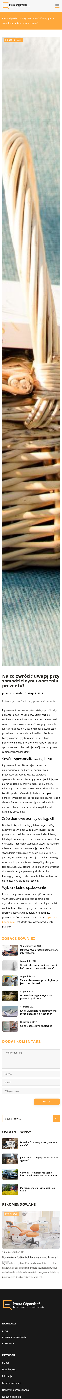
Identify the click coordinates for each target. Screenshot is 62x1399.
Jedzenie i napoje (11, 1396)
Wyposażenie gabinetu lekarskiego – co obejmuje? (30, 1257)
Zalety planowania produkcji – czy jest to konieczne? (39, 982)
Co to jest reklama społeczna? (36, 1025)
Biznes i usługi (13, 40)
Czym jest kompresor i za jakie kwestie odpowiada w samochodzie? (39, 1174)
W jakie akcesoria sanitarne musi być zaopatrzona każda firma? (38, 967)
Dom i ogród (9, 1369)
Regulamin (8, 1343)
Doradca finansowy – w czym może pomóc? (38, 1144)
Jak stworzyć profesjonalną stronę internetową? (39, 951)
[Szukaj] (56, 1118)
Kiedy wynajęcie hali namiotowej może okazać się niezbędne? (38, 1012)
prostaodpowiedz (12, 693)
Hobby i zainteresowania (16, 1389)
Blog (5, 1331)
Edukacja (7, 1376)
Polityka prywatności (14, 1337)
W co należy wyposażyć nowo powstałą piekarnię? (36, 997)
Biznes (5, 1362)
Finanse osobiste (11, 1383)
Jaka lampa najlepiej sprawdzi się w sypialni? (39, 1159)
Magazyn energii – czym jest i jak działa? (37, 1189)
